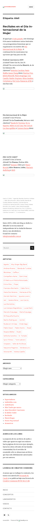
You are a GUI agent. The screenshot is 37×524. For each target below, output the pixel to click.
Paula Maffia (24, 210)
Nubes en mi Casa (16, 126)
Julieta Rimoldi (8, 76)
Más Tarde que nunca (13, 407)
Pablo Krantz (20, 328)
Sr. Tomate (23, 336)
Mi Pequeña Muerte (11, 316)
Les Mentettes (9, 304)
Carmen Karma (23, 128)
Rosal (29, 328)
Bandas (21, 198)
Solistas (32, 198)
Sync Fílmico (8, 340)
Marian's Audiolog (8, 208)
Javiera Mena (13, 300)
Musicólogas (10, 418)
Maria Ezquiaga (21, 76)
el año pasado (17, 39)
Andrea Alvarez (9, 268)
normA (22, 320)
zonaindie (6, 520)
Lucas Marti (28, 308)
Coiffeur (16, 272)
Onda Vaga (23, 324)
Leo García (24, 300)
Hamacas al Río (26, 81)
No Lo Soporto (26, 208)
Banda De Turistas (18, 123)
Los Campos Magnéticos (13, 308)
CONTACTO (7, 508)
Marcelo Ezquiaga (10, 312)
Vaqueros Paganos (11, 348)
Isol (5, 300)
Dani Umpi (23, 276)
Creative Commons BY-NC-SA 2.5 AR (16, 481)
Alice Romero (12, 200)
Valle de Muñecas (19, 344)
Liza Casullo (11, 206)
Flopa (16, 284)
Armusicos (9, 423)
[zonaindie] (9, 6)
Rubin (19, 332)
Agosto (6, 264)
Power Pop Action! (12, 421)
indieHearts (9, 405)
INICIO (5, 490)
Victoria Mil (8, 352)
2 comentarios (20, 212)
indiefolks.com (10, 402)
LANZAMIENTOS (9, 499)
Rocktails (8, 415)
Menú (31, 7)
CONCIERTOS (8, 494)
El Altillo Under (11, 413)
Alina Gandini (27, 78)
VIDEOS (6, 504)
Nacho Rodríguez (10, 320)
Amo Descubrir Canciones (15, 410)
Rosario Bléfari (9, 332)
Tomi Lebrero (20, 340)
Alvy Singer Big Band (19, 264)
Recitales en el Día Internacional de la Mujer (18, 30)
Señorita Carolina (17, 70)
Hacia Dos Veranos (10, 292)
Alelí (13, 170)
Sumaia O (14, 165)
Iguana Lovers (24, 296)
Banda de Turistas (24, 268)
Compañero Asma (10, 276)
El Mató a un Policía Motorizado (16, 280)
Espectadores (10, 399)
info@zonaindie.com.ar (12, 236)
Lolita (17, 206)
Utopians (7, 344)
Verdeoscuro (25, 348)
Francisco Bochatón (11, 288)
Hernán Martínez (10, 296)
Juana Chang (13, 73)
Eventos (26, 198)
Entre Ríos (8, 284)
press (24, 520)
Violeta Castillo (19, 352)
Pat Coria (16, 81)
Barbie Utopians (15, 78)
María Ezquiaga (24, 206)
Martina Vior (28, 73)
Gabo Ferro (25, 288)
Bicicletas (7, 272)
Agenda (15, 198)
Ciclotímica (7, 81)
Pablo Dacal (8, 328)
